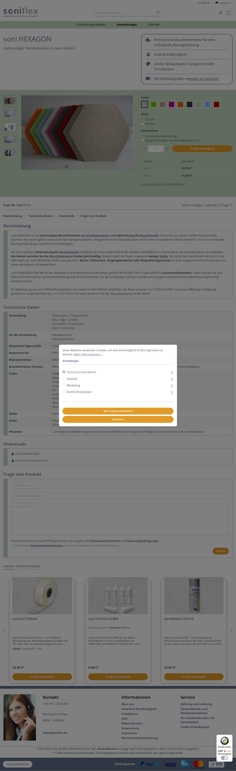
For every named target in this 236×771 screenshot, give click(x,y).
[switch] (224, 758)
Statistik (72, 379)
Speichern (118, 419)
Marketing (73, 385)
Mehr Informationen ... (88, 354)
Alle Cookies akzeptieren (118, 411)
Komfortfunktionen (79, 392)
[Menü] (230, 737)
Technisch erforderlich (81, 372)
